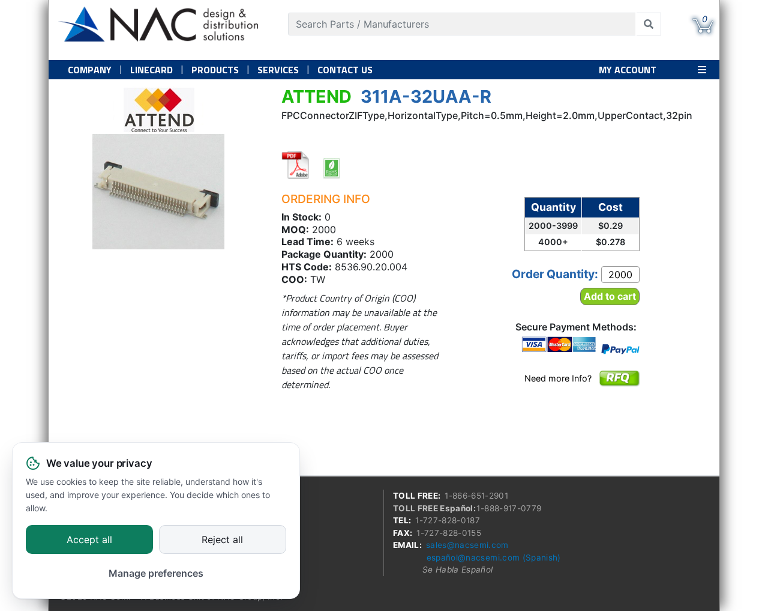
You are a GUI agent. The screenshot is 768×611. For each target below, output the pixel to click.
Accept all (89, 540)
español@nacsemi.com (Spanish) (494, 557)
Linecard (151, 69)
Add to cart (610, 296)
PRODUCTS (215, 69)
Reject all (222, 540)
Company (90, 69)
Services (278, 69)
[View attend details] (158, 110)
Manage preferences (156, 573)
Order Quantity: (555, 274)
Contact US (345, 69)
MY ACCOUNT (627, 69)
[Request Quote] (619, 386)
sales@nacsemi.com (467, 545)
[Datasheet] (295, 164)
